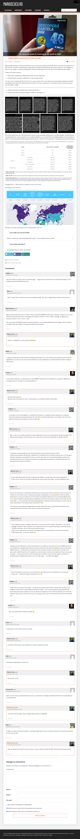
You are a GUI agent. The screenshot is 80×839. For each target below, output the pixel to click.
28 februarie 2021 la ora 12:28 (13, 640)
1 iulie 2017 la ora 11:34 (14, 583)
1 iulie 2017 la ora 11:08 (16, 520)
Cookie (31, 835)
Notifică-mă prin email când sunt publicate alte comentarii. (25, 808)
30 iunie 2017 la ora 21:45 (11, 275)
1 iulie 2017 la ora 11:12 (14, 541)
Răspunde (8, 286)
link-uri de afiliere (16, 835)
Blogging (8, 10)
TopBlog (50, 835)
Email (8, 795)
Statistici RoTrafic (38, 835)
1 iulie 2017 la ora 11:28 (16, 567)
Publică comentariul (40, 815)
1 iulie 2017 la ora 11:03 (14, 488)
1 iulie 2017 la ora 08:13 (12, 336)
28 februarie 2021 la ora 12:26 (12, 624)
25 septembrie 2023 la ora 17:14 (13, 691)
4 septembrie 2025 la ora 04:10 (14, 745)
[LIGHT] (76, 1)
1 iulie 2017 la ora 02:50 (11, 310)
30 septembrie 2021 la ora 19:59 (14, 293)
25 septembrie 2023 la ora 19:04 (14, 709)
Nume (8, 789)
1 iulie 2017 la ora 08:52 (12, 392)
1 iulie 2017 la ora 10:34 (15, 430)
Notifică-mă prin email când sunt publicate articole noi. (24, 811)
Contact (47, 10)
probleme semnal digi (16, 263)
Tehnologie (16, 260)
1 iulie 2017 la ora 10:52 (16, 473)
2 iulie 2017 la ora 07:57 (13, 607)
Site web (9, 800)
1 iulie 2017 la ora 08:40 (11, 374)
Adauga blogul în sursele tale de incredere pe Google (24, 58)
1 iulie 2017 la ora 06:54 (11, 353)
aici (40, 90)
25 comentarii (72, 61)
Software (28, 10)
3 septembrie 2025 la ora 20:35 (13, 726)
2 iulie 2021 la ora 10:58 (12, 674)
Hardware (18, 10)
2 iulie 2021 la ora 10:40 (11, 658)
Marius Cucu (11, 707)
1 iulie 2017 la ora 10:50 (14, 448)
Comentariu (10, 769)
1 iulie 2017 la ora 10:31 (13, 410)
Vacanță (38, 10)
